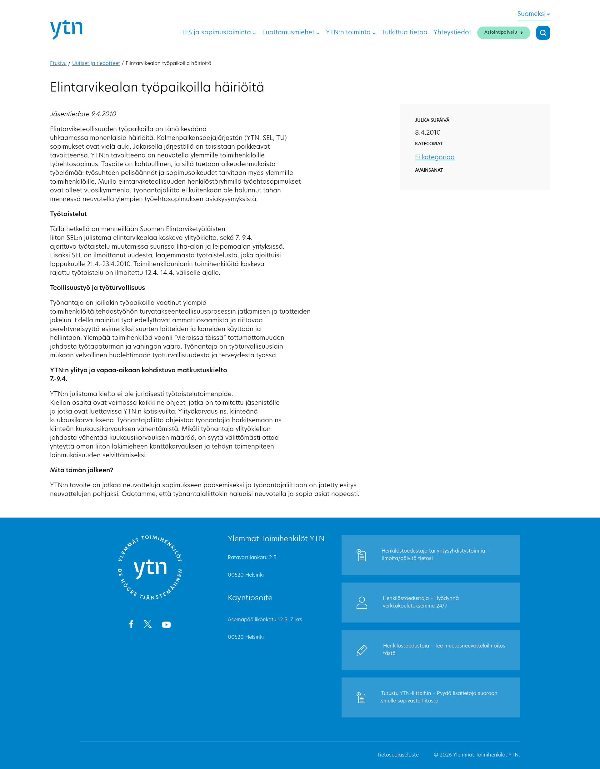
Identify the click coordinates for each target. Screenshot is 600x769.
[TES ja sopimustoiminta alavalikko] (254, 33)
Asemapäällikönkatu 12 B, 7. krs (265, 620)
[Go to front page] (150, 598)
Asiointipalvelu (500, 32)
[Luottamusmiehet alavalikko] (318, 33)
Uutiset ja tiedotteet (96, 63)
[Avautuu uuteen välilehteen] (131, 625)
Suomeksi (532, 14)
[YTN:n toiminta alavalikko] (374, 33)
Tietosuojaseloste (398, 755)
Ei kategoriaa (435, 158)
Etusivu (58, 63)
